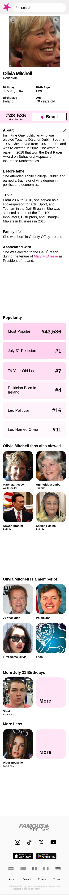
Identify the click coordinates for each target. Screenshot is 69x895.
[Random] (56, 20)
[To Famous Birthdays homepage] (6, 7)
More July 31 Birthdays (24, 672)
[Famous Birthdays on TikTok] (27, 842)
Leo (39, 91)
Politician (10, 78)
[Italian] (46, 868)
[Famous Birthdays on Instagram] (15, 842)
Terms (56, 879)
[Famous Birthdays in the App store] (23, 856)
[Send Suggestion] (65, 131)
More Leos (12, 724)
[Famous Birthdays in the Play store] (46, 856)
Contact (26, 879)
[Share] (13, 20)
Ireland (8, 101)
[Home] (34, 827)
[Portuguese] (23, 868)
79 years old (45, 101)
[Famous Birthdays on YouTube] (52, 842)
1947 (20, 91)
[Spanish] (11, 868)
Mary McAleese (46, 256)
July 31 (8, 91)
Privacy (42, 879)
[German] (57, 868)
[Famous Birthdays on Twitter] (39, 842)
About (12, 879)
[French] (34, 868)
